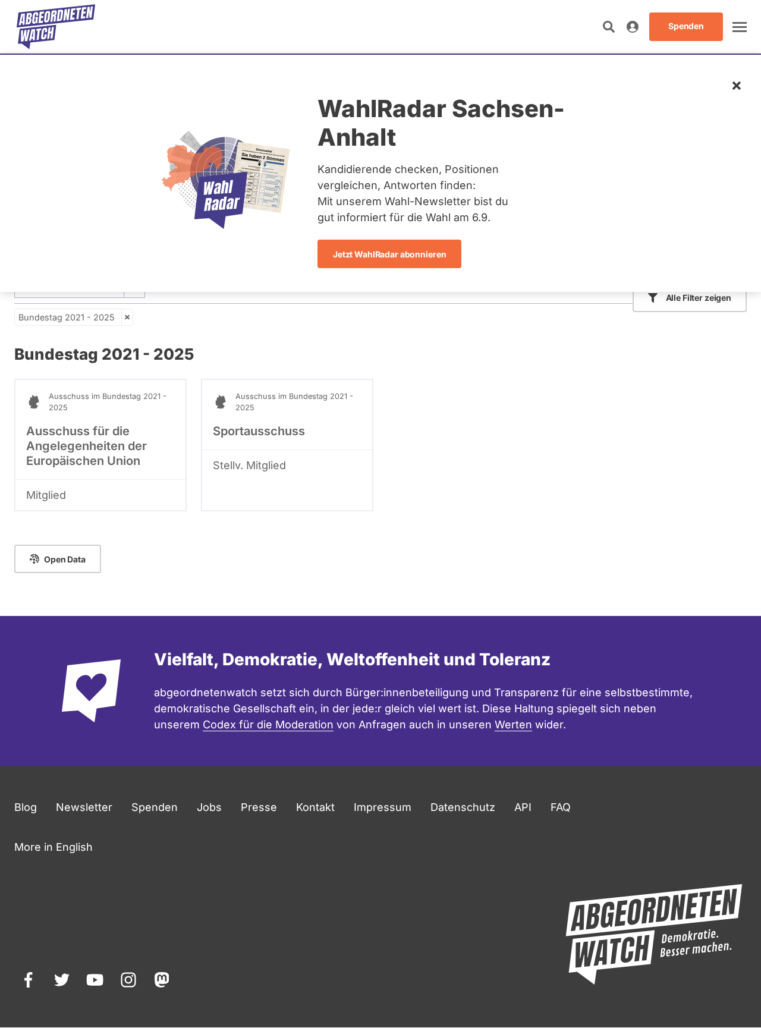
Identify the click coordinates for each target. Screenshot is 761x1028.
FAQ (561, 807)
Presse (259, 807)
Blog (25, 807)
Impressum (382, 807)
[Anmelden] (632, 27)
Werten (513, 724)
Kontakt (315, 807)
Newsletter (84, 807)
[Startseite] (56, 27)
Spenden (154, 807)
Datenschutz (462, 807)
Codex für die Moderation (268, 724)
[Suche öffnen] (609, 27)
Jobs (209, 807)
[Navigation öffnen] (739, 27)
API (523, 807)
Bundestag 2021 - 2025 (66, 317)
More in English (53, 847)
